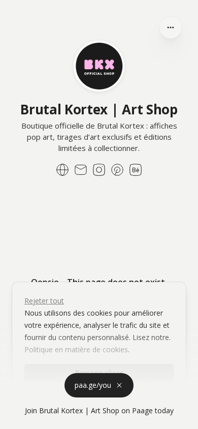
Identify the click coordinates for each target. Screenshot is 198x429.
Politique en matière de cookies (76, 349)
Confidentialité (26, 418)
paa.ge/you (93, 385)
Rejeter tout (44, 300)
